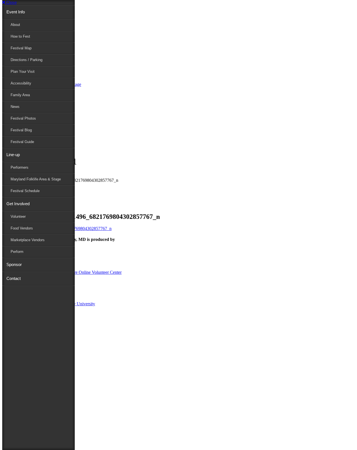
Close (11, 2)
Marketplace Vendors (28, 240)
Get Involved (18, 203)
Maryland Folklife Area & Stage (36, 179)
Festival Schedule (25, 191)
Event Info (15, 11)
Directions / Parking (26, 60)
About (15, 25)
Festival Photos (23, 118)
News (15, 107)
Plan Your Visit (23, 71)
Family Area (20, 95)
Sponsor (14, 264)
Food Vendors (22, 228)
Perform (17, 252)
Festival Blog (21, 130)
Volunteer (18, 216)
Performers (19, 167)
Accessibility (21, 83)
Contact (13, 278)
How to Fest (20, 36)
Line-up (13, 154)
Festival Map (21, 48)
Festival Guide (22, 142)
